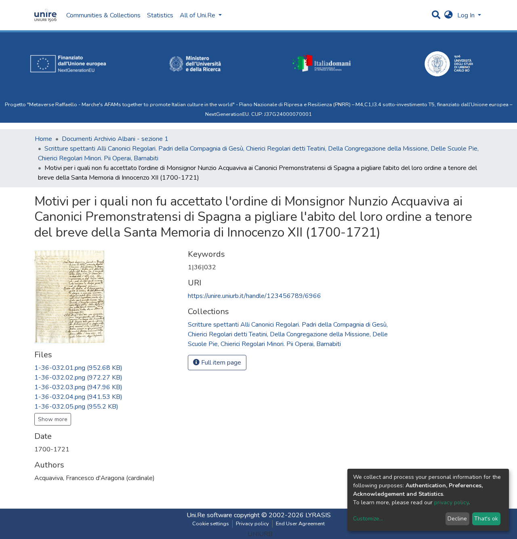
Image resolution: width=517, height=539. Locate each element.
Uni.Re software (209, 515)
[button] (448, 15)
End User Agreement (300, 523)
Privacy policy (252, 523)
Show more (52, 419)
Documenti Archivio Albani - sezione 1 (115, 138)
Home (43, 138)
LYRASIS (318, 515)
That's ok (486, 518)
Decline (457, 518)
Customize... (368, 518)
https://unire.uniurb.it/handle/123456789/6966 (254, 296)
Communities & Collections (103, 15)
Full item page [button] (220, 362)
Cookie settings (210, 523)
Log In (466, 15)
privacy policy (451, 502)
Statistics (160, 15)
